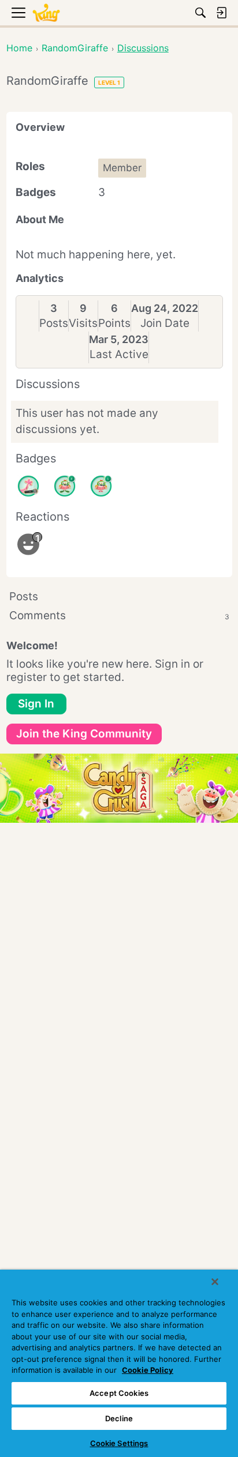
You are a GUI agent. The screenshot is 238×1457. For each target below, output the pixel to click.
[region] (119, 1363)
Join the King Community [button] (84, 733)
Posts (53, 323)
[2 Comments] (65, 486)
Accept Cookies (119, 1393)
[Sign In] (221, 12)
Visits (83, 323)
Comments (119, 615)
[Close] (214, 1281)
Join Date (164, 323)
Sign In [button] (36, 703)
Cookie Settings (119, 1443)
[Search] (200, 12)
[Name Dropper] (28, 486)
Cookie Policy (147, 1370)
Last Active (119, 354)
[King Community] (46, 12)
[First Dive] (101, 486)
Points (114, 323)
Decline (119, 1418)
